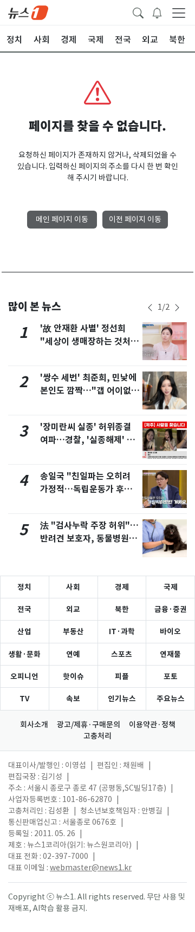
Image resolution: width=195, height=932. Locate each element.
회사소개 (34, 724)
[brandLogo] (28, 12)
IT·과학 (122, 631)
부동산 (73, 631)
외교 (73, 609)
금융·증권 (170, 609)
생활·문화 (24, 654)
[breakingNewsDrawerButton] (157, 12)
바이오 (170, 631)
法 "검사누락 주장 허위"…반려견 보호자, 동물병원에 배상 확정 (89, 538)
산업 (24, 631)
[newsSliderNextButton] (177, 307)
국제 (171, 587)
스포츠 (121, 654)
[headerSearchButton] (138, 12)
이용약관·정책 (152, 724)
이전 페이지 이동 (135, 219)
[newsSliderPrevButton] (150, 307)
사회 (73, 587)
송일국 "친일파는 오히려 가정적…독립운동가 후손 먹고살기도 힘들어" (86, 489)
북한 (122, 609)
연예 (73, 654)
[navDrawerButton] (179, 12)
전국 (24, 609)
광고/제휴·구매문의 (88, 724)
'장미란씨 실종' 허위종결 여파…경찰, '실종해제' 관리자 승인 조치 (87, 440)
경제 (122, 587)
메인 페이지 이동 (62, 219)
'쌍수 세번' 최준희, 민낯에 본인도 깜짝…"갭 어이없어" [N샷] (88, 390)
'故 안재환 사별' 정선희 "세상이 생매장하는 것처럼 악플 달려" (89, 341)
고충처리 (97, 736)
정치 (24, 587)
